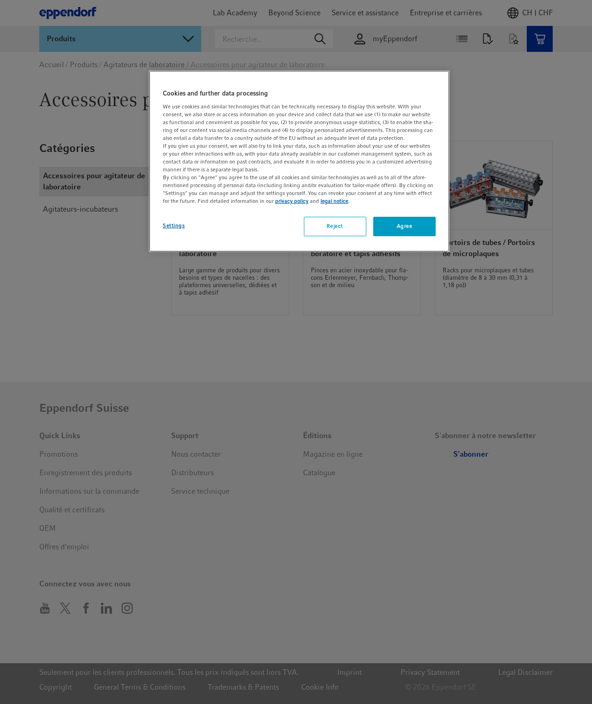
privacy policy (291, 201)
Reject (335, 226)
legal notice (334, 201)
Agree (405, 226)
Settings (174, 225)
